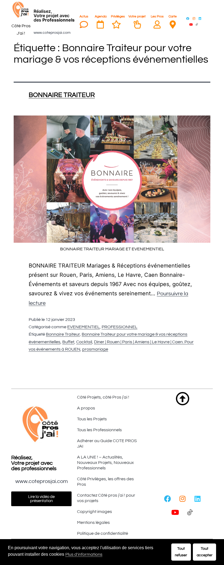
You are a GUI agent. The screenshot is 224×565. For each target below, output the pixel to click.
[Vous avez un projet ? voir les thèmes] (137, 24)
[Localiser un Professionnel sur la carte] (173, 24)
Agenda (101, 16)
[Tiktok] (197, 24)
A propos (86, 408)
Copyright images (94, 511)
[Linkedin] (200, 18)
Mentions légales (93, 522)
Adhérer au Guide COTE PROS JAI (107, 443)
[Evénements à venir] (100, 24)
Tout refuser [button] (181, 551)
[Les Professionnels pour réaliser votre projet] (157, 24)
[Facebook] (188, 18)
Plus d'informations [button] (83, 554)
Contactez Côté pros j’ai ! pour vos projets (106, 498)
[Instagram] (194, 18)
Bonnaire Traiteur (63, 334)
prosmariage (95, 349)
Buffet (68, 342)
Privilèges (118, 16)
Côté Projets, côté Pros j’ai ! (103, 397)
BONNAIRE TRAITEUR (62, 95)
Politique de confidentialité (102, 533)
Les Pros (157, 16)
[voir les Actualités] (84, 24)
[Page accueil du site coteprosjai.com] (21, 10)
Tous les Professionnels (99, 430)
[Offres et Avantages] (116, 24)
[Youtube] (191, 24)
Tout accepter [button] (205, 551)
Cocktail (84, 342)
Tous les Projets (92, 419)
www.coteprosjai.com (52, 33)
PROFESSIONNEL (119, 327)
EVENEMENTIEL (83, 327)
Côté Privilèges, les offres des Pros (105, 482)
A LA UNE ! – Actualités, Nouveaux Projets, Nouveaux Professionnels (105, 462)
